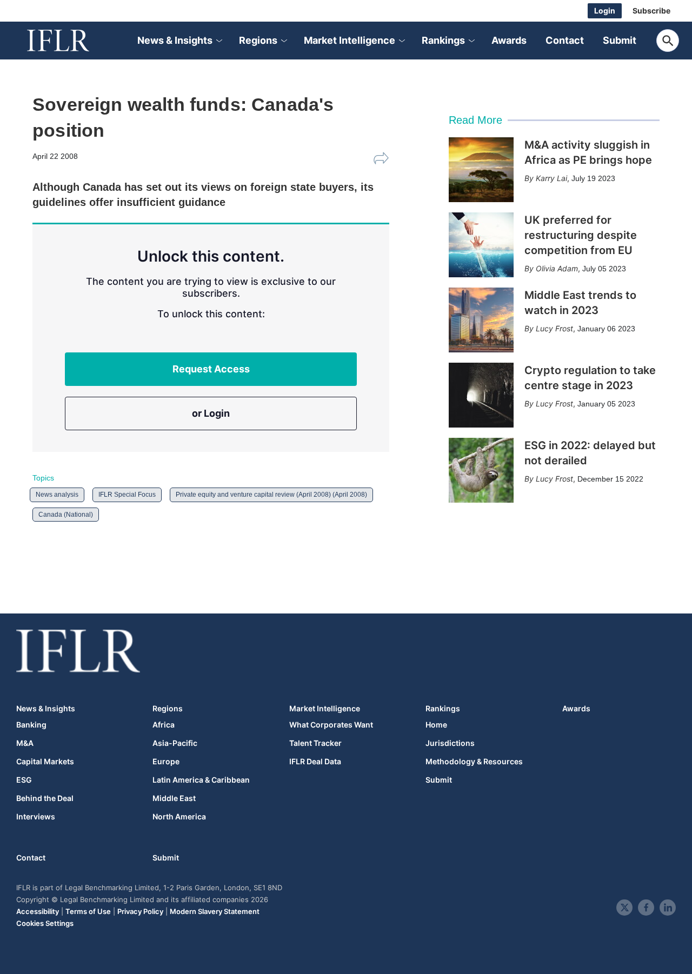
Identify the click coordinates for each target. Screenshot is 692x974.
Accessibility (37, 911)
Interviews (35, 816)
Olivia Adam (557, 268)
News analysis (57, 494)
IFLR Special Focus (127, 494)
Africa (163, 725)
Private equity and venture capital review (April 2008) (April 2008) (271, 494)
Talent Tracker (315, 743)
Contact (564, 40)
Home (436, 725)
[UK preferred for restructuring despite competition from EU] (481, 244)
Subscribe (651, 10)
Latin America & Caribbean (201, 780)
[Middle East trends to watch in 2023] (481, 320)
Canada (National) (65, 514)
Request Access (211, 369)
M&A (25, 743)
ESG (24, 780)
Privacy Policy (140, 911)
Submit (619, 40)
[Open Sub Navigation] (218, 40)
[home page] (70, 40)
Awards (509, 40)
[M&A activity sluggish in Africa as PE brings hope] (481, 169)
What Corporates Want (331, 725)
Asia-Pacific (174, 743)
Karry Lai (551, 178)
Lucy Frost (554, 328)
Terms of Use (88, 911)
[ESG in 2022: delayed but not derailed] (481, 470)
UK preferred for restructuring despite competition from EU (580, 235)
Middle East (174, 798)
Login (604, 10)
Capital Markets (45, 761)
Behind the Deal (45, 798)
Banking (31, 725)
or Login (211, 413)
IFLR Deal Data (315, 761)
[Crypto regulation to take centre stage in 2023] (481, 395)
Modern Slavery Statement (215, 911)
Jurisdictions (450, 743)
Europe (165, 761)
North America (179, 816)
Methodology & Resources (474, 761)
